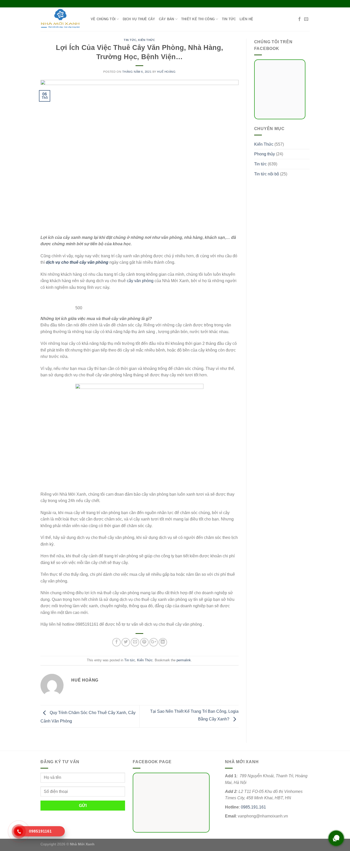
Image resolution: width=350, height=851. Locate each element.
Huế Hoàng (166, 71)
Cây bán (166, 19)
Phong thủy (264, 154)
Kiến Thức (146, 39)
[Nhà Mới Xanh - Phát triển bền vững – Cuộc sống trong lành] (61, 19)
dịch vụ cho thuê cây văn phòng (77, 262)
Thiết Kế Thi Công (198, 19)
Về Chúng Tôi (103, 19)
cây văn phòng (140, 281)
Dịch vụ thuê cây (139, 19)
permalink (184, 660)
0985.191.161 (253, 807)
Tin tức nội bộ (266, 174)
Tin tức (229, 19)
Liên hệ (246, 19)
